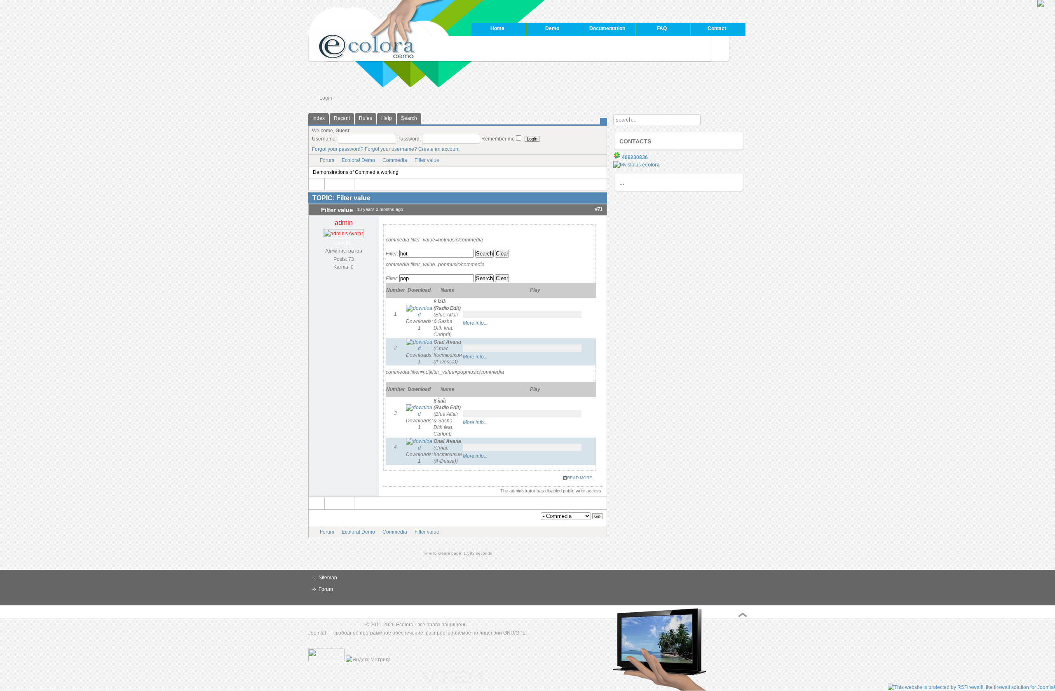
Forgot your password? (337, 149)
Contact (717, 28)
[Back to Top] (742, 615)
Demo (543, 29)
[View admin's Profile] (343, 234)
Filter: (392, 254)
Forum (327, 160)
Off (587, 314)
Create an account (439, 149)
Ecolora (404, 625)
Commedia (394, 160)
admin (344, 222)
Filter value (427, 160)
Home (497, 28)
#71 (599, 208)
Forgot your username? (391, 149)
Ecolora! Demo (358, 160)
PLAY (467, 314)
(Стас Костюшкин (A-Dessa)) (448, 352)
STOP (475, 314)
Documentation (603, 29)
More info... (475, 323)
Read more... (581, 478)
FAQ (651, 29)
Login (325, 98)
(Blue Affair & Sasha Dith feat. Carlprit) (447, 318)
